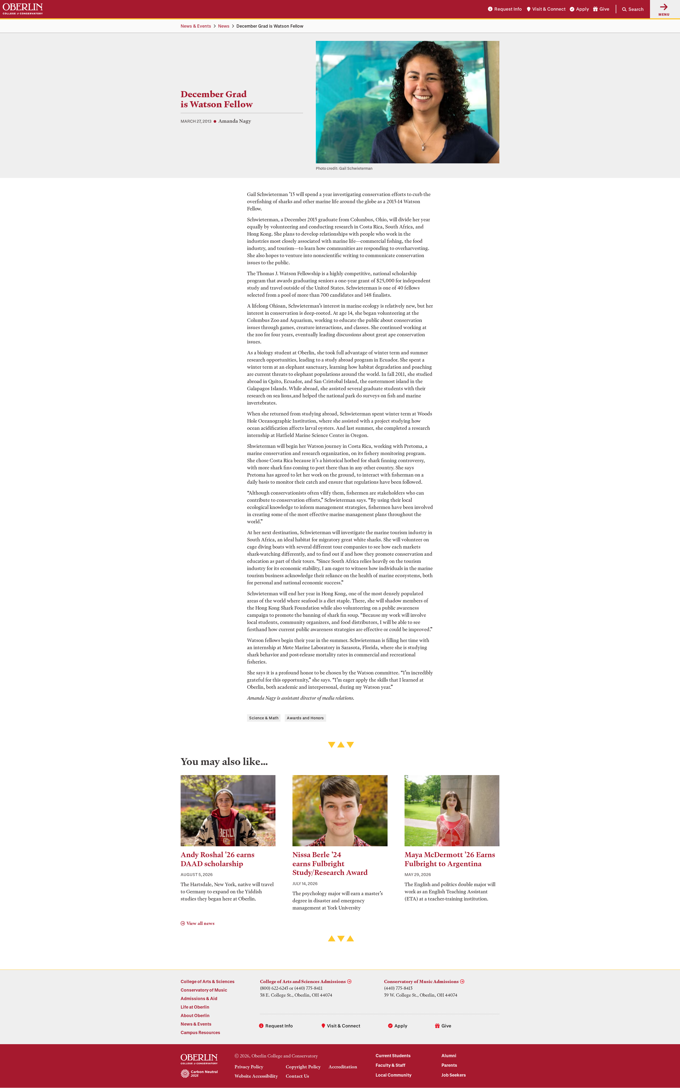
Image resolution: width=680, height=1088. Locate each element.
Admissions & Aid (199, 998)
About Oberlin (195, 1015)
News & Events (196, 25)
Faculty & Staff (390, 1065)
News (224, 25)
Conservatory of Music (204, 989)
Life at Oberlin (195, 1006)
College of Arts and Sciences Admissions (303, 981)
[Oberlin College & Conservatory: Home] (23, 9)
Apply (582, 9)
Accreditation (343, 1066)
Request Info (508, 9)
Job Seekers (453, 1074)
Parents (449, 1065)
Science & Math (263, 718)
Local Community (393, 1074)
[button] (629, 9)
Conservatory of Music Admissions (421, 981)
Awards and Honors (305, 718)
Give (604, 9)
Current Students (393, 1055)
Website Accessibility (256, 1076)
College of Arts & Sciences (208, 981)
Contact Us (297, 1076)
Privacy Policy (249, 1066)
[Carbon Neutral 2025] (199, 1074)
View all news (200, 923)
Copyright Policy (303, 1066)
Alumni (448, 1055)
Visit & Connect (549, 9)
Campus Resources (200, 1032)
